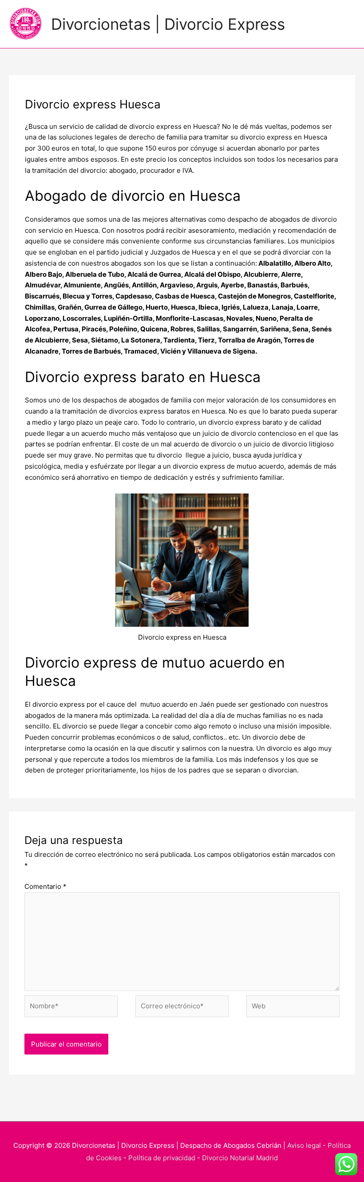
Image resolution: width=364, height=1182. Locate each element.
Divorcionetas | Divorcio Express (168, 24)
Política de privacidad (161, 1158)
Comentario (45, 886)
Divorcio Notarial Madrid (240, 1158)
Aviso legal (304, 1145)
